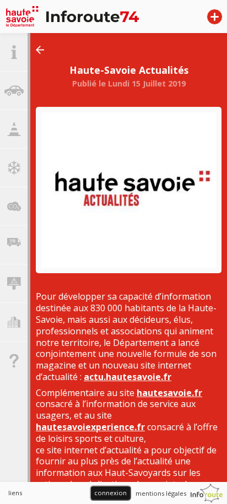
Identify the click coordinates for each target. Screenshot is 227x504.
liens (15, 493)
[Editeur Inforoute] (207, 493)
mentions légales (161, 493)
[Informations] (14, 52)
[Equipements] (14, 283)
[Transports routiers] (14, 245)
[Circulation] (14, 91)
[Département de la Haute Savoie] (80, 17)
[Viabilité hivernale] (14, 168)
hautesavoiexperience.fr (90, 427)
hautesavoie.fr (169, 393)
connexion (110, 493)
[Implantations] (14, 322)
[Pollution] (14, 206)
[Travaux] (14, 129)
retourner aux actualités (43, 50)
